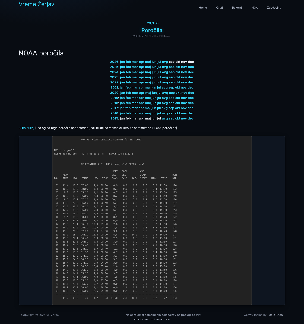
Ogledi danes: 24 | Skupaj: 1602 (152, 319)
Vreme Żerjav (36, 4)
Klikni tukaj (26, 128)
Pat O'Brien (275, 315)
